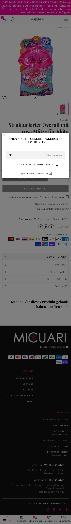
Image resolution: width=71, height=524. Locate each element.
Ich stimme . (33, 164)
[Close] (4, 135)
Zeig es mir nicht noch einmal (33, 173)
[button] (10, 155)
